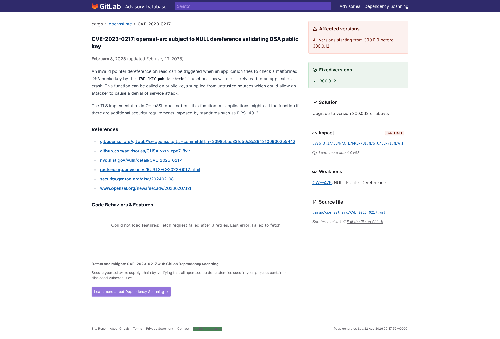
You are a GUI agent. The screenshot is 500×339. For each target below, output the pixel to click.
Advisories (350, 6)
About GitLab (119, 328)
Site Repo (99, 328)
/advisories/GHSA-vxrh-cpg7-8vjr (145, 150)
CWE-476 (322, 182)
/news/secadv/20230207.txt (145, 188)
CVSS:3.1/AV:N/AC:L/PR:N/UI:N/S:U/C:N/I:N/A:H (358, 143)
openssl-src (120, 24)
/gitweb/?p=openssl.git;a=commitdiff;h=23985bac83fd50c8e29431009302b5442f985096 (206, 141)
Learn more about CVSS (339, 152)
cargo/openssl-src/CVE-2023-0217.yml (348, 212)
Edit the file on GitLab (365, 221)
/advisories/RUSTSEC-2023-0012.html (150, 169)
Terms (137, 328)
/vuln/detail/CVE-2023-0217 (141, 160)
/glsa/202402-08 (137, 178)
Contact (183, 328)
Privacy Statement (159, 328)
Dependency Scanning (386, 6)
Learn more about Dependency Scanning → (131, 291)
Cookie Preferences (207, 328)
